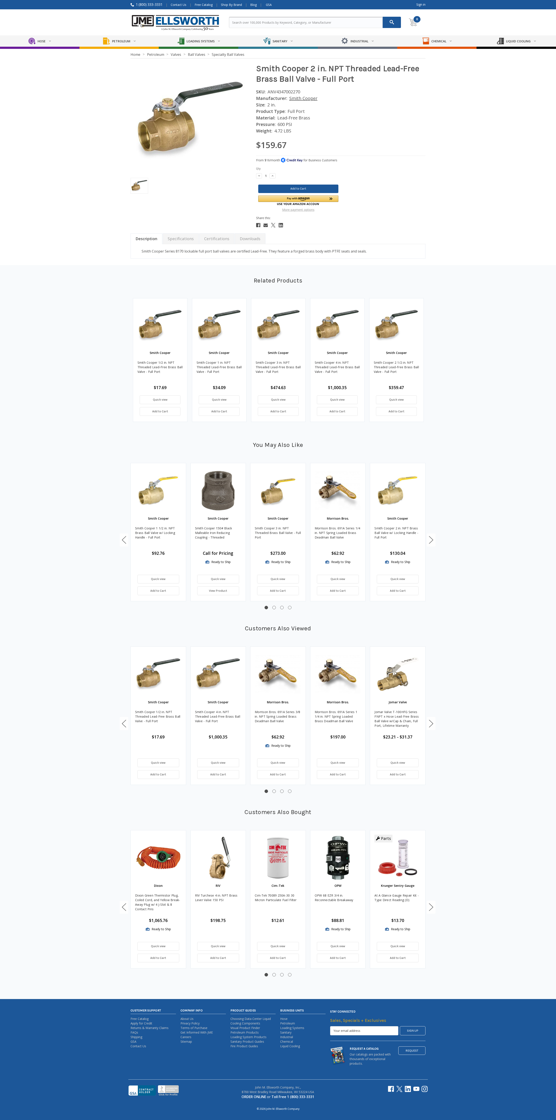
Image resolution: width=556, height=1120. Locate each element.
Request (411, 1050)
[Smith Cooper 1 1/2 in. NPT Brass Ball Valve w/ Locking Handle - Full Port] (158, 490)
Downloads (250, 238)
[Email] (265, 225)
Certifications (216, 238)
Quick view (160, 399)
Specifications (181, 238)
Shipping (136, 1037)
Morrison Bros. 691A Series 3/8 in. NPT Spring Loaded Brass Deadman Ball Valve (277, 716)
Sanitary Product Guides (247, 1041)
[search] (392, 22)
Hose (284, 1019)
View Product (218, 591)
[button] (298, 200)
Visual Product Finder (245, 1028)
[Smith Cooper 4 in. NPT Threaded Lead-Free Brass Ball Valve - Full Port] (218, 674)
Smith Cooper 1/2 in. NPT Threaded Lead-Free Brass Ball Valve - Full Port (160, 367)
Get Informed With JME (196, 1032)
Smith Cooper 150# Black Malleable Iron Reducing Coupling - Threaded (213, 532)
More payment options (298, 210)
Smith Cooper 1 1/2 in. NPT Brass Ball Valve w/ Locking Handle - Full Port (155, 532)
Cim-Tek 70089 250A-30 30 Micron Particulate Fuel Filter (276, 897)
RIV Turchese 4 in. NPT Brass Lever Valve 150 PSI (216, 897)
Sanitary (285, 1032)
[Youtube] (416, 1089)
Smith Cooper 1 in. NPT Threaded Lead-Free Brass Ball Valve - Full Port (219, 367)
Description (146, 238)
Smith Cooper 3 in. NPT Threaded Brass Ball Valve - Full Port (278, 532)
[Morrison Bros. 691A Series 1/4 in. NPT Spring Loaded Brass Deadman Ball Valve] (338, 490)
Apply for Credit (141, 1023)
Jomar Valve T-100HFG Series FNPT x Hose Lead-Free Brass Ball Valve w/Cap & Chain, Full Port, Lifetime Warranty (396, 719)
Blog (253, 5)
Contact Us (178, 5)
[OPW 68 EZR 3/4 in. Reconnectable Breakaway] (338, 857)
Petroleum (287, 1023)
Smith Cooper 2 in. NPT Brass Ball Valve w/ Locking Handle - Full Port (396, 532)
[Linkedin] (281, 225)
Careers (185, 1037)
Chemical (286, 1041)
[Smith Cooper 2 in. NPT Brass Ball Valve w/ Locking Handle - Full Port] (397, 490)
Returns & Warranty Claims (150, 1028)
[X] (273, 225)
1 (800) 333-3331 (149, 4)
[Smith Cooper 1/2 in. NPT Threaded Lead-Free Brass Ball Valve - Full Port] (158, 674)
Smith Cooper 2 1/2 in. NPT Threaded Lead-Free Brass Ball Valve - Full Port (396, 367)
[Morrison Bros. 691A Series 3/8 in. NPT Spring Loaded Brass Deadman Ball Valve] (278, 674)
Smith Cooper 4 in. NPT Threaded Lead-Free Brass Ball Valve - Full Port (337, 367)
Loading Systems (292, 1028)
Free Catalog (204, 5)
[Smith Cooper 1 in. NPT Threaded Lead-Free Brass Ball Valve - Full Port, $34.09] (219, 325)
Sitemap (186, 1041)
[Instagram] (425, 1089)
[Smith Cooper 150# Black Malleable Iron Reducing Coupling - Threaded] (218, 490)
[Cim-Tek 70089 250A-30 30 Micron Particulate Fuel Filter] (278, 857)
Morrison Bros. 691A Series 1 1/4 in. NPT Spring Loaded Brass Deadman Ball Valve (336, 716)
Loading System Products (248, 1037)
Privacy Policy (190, 1023)
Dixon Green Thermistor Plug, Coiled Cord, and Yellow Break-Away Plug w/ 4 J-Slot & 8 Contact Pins (157, 902)
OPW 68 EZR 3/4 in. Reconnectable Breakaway (334, 897)
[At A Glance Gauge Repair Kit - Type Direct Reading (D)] (397, 857)
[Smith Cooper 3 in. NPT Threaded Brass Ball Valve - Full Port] (278, 490)
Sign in (420, 4)
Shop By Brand (231, 5)
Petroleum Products (244, 1032)
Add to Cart (160, 411)
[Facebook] (258, 225)
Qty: (258, 168)
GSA (269, 5)
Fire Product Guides (244, 1046)
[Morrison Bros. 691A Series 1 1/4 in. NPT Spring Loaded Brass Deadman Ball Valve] (338, 674)
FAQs (134, 1032)
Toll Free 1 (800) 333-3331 (292, 1096)
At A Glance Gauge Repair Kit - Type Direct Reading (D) (396, 897)
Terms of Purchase (193, 1028)
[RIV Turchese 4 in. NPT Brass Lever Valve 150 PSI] (218, 857)
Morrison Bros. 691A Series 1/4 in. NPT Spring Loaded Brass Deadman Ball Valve (337, 532)
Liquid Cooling (290, 1046)
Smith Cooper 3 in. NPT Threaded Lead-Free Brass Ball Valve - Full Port (278, 367)
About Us (187, 1019)
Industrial (286, 1037)
